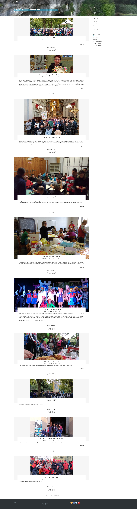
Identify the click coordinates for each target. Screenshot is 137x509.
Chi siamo (98, 2)
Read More (82, 44)
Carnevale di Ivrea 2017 (51, 477)
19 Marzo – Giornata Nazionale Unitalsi (51, 438)
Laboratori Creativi (96, 25)
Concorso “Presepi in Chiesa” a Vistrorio (51, 75)
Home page (92, 2)
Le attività (104, 2)
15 (51, 495)
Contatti (119, 2)
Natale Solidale (95, 37)
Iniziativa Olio (95, 39)
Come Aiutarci (112, 2)
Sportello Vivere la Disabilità (97, 45)
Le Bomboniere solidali (97, 43)
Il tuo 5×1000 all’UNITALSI (97, 41)
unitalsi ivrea (50, 39)
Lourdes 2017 (51, 400)
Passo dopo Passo (96, 27)
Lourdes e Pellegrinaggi (97, 29)
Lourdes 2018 (51, 38)
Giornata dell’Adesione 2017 (51, 137)
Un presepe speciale (51, 197)
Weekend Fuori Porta (96, 23)
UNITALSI (17, 2)
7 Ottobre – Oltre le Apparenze (51, 309)
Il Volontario (95, 21)
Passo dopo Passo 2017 (51, 361)
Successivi (56, 495)
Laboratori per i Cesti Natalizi (51, 257)
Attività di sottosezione (51, 47)
